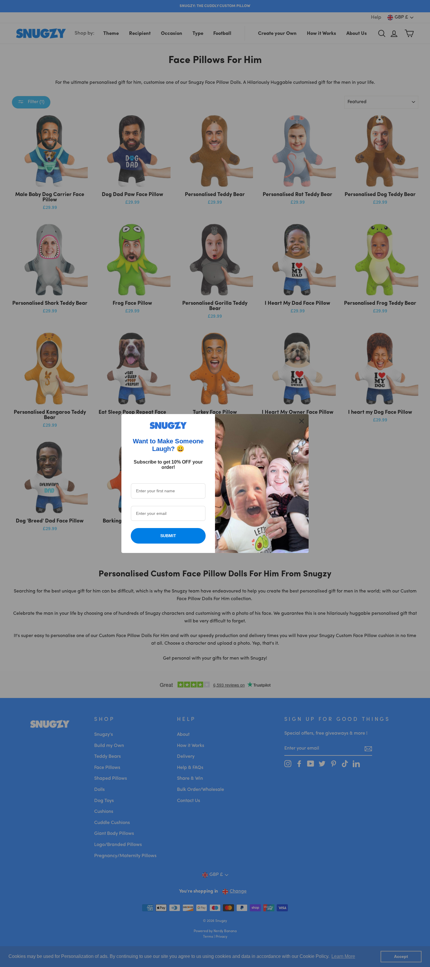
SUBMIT (168, 535)
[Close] (302, 421)
